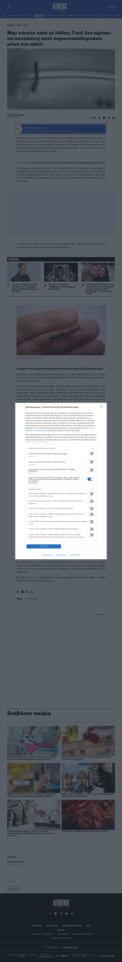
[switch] (90, 453)
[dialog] (61, 481)
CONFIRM (43, 546)
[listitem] (61, 448)
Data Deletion (47, 555)
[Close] (102, 407)
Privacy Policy (74, 555)
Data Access (61, 555)
